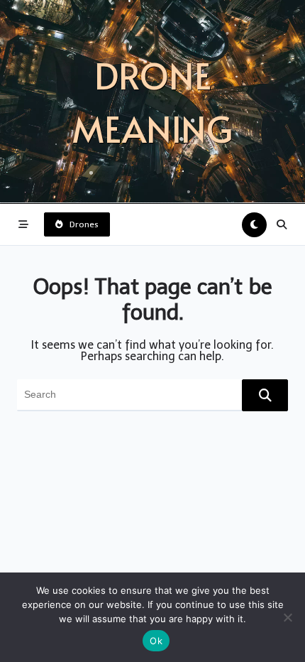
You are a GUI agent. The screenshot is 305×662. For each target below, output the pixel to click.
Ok (156, 640)
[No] (287, 617)
